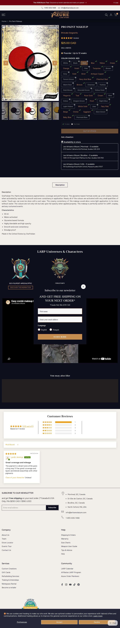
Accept (59, 622)
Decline (97, 622)
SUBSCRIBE (60, 336)
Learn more (97, 616)
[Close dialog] (83, 287)
